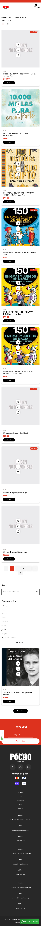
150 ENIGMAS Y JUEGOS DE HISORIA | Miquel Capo (19, 253)
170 (35, 568)
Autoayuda (5, 606)
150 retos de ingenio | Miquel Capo (15, 492)
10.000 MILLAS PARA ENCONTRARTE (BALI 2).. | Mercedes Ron (20, 75)
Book (4, 690)
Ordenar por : (6, 17)
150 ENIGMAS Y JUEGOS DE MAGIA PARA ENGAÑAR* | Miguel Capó (18, 313)
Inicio (20, 796)
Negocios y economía (8, 638)
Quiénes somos (20, 800)
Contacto (20, 808)
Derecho (4, 614)
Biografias (4, 634)
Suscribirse (20, 741)
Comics (3, 626)
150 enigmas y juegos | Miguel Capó (15, 433)
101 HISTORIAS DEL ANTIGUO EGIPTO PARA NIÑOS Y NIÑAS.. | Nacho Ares (18, 194)
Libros (20, 804)
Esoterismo (5, 622)
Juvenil (3, 630)
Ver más (9, 83)
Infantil (3, 618)
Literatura (4, 610)
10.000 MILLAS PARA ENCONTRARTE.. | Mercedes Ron (17, 134)
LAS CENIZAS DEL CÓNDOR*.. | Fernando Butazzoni (18, 693)
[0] (35, 7)
